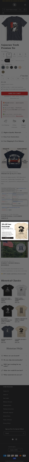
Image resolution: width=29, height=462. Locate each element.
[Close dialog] (27, 222)
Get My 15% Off (7, 237)
